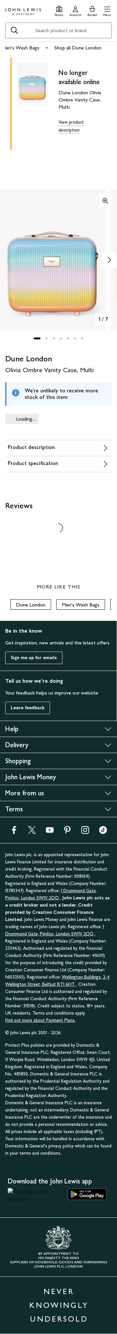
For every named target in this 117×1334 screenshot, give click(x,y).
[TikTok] (103, 832)
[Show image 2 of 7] (109, 260)
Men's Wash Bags (20, 48)
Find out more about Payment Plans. (40, 1020)
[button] (107, 10)
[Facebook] (14, 832)
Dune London (31, 605)
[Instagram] (85, 832)
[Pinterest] (67, 832)
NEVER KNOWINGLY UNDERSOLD (58, 1305)
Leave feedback (28, 708)
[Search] (14, 30)
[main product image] (37, 102)
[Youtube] (50, 832)
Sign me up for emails (34, 657)
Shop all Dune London (77, 48)
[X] (32, 832)
